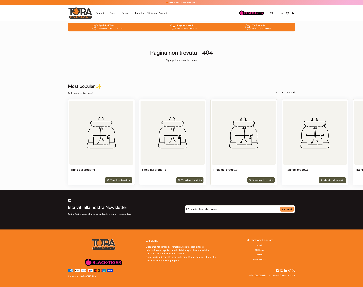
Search (259, 245)
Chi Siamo (152, 13)
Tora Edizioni (260, 275)
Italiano (73, 276)
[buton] (73, 276)
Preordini (139, 13)
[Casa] (80, 12)
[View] (101, 133)
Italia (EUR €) (88, 276)
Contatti (163, 13)
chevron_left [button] (276, 92)
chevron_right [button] (282, 92)
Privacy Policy (259, 259)
